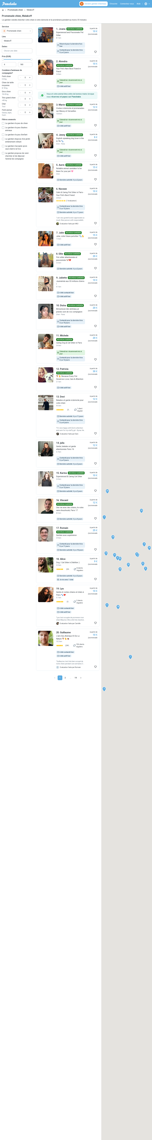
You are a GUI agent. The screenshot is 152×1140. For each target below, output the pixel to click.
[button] (104, 517)
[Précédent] (54, 677)
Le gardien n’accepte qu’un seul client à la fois (16, 147)
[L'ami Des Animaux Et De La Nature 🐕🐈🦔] (67, 650)
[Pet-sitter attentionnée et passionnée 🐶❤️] (67, 261)
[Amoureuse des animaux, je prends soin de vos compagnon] (67, 316)
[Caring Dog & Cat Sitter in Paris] (67, 347)
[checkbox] (3, 123)
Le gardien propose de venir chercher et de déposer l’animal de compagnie (17, 156)
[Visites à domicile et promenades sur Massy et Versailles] (67, 115)
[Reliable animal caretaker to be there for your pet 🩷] (67, 172)
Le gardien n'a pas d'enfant (16, 135)
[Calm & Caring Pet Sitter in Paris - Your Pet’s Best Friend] (67, 206)
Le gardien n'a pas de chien (16, 123)
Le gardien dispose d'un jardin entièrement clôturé (17, 140)
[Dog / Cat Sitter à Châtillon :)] (67, 569)
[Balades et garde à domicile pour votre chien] (67, 415)
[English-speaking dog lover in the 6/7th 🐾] (67, 145)
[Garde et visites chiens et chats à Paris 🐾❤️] (67, 606)
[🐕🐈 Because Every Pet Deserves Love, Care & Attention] (67, 378)
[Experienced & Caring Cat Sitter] (67, 482)
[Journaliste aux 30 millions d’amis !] (67, 287)
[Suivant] (80, 677)
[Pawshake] (9, 3)
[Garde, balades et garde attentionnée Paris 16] (67, 453)
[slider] (3, 59)
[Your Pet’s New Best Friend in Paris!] (67, 74)
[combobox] (17, 31)
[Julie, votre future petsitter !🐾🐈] (67, 238)
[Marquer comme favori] (95, 52)
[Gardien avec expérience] (67, 538)
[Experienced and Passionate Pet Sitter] (67, 40)
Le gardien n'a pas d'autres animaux (16, 129)
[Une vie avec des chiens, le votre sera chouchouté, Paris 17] (67, 509)
